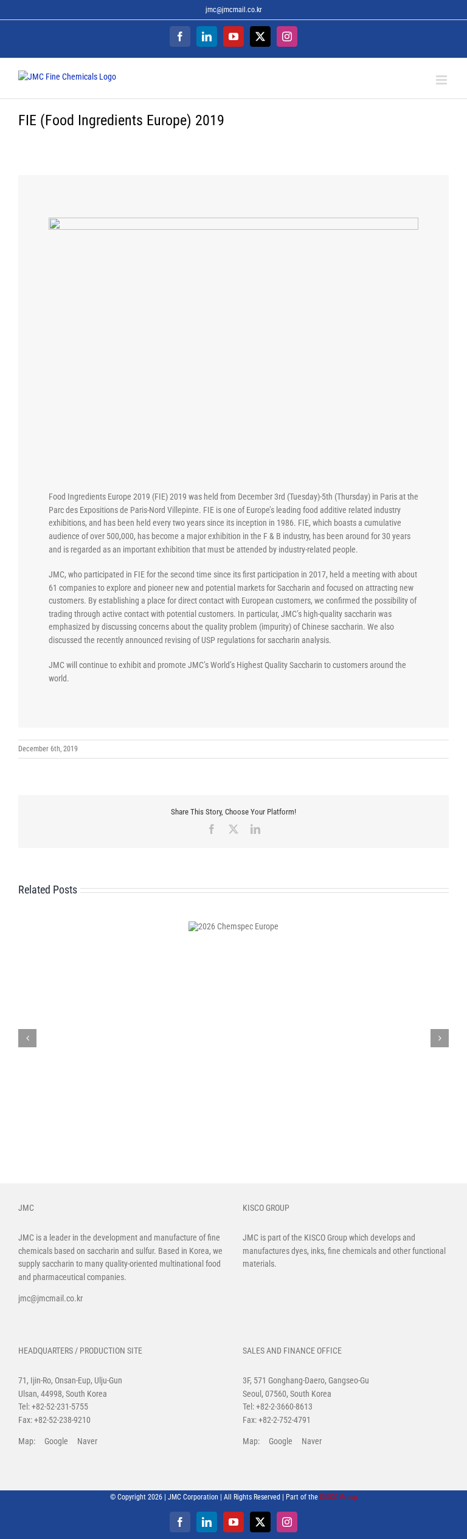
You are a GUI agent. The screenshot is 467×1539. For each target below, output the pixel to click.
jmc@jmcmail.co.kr (234, 9)
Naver (87, 1441)
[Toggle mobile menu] (442, 80)
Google (56, 1441)
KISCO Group (325, 1237)
